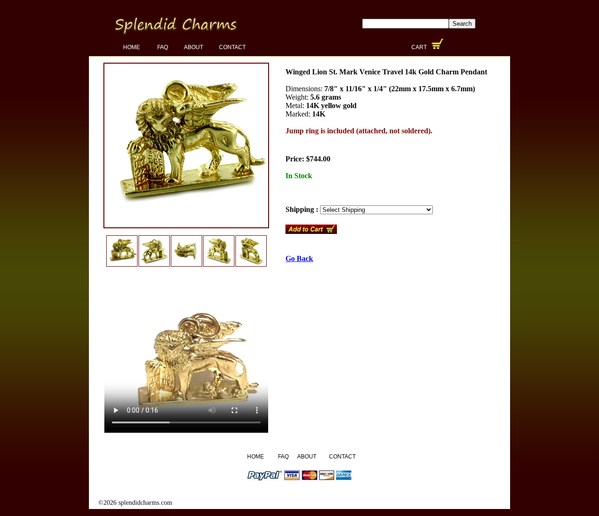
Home (132, 47)
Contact (232, 47)
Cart (419, 47)
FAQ (162, 47)
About (193, 47)
